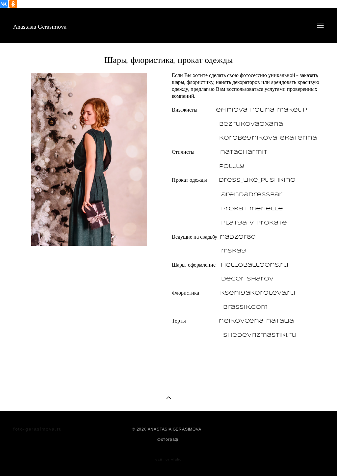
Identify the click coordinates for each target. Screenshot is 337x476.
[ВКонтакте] (4, 4)
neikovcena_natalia (256, 321)
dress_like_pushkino (257, 180)
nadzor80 (237, 237)
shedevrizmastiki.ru (260, 335)
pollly (232, 166)
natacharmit (243, 152)
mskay (233, 251)
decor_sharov (247, 279)
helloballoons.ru (254, 265)
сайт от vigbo (168, 459)
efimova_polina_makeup (261, 110)
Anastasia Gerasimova (39, 27)
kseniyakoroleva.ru (257, 293)
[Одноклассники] (13, 4)
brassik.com (245, 307)
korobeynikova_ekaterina (268, 138)
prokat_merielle (252, 208)
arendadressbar (251, 194)
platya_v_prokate (254, 223)
